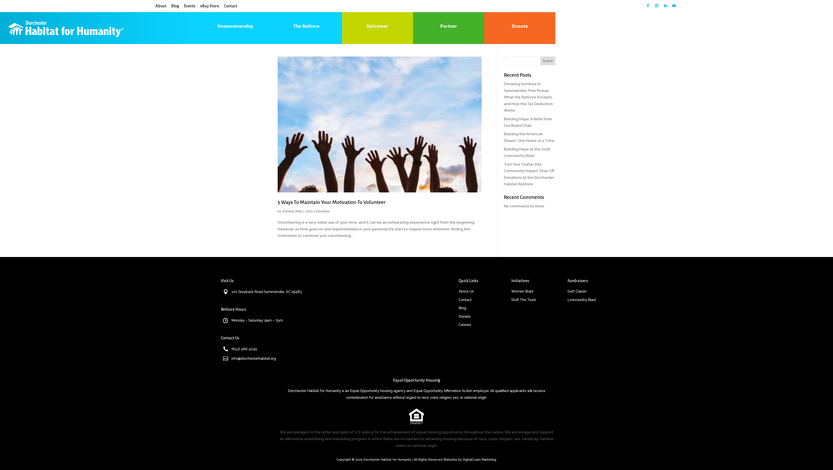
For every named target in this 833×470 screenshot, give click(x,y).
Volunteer (322, 211)
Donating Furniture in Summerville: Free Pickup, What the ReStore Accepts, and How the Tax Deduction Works (528, 97)
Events (189, 6)
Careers (465, 325)
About (161, 6)
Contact (230, 6)
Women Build (522, 291)
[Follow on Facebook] (647, 5)
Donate (465, 316)
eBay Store (209, 6)
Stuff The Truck (523, 300)
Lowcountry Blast (581, 300)
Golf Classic (577, 291)
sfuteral (288, 211)
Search (548, 61)
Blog (175, 6)
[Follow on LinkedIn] (665, 5)
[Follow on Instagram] (656, 5)
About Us (466, 291)
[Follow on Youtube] (674, 5)
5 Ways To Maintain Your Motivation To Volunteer (332, 202)
